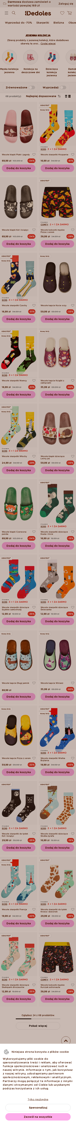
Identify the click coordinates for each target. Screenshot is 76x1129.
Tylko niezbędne (38, 1099)
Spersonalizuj (38, 1107)
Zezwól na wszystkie (38, 1116)
